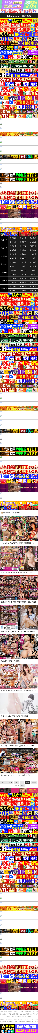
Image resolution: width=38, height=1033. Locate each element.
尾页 (22, 785)
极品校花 (13, 290)
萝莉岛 (33, 274)
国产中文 (13, 286)
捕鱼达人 (13, 262)
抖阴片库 (4, 280)
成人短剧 (33, 286)
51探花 (33, 270)
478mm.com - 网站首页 (19, 16)
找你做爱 (33, 254)
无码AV (4, 272)
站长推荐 (4, 256)
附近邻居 (13, 254)
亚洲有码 (13, 242)
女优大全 (23, 274)
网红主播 (23, 238)
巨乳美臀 (33, 246)
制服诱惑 (33, 282)
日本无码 (33, 238)
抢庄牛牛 (23, 262)
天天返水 (33, 266)
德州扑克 (33, 262)
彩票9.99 (13, 266)
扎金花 (23, 266)
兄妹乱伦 (23, 286)
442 (22, 782)
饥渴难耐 (23, 254)
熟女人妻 (23, 278)
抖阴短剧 (23, 290)
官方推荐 (4, 264)
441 (16, 782)
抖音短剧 (13, 270)
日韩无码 (33, 290)
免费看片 (4, 288)
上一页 (10, 782)
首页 (3, 782)
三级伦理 (13, 246)
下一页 (34, 782)
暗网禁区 (13, 282)
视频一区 (4, 240)
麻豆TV (23, 270)
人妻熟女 (13, 250)
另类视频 (33, 250)
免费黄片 (33, 278)
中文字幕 (23, 246)
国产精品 (13, 238)
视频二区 (4, 248)
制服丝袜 (23, 250)
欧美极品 (23, 242)
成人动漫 (33, 242)
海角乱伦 (23, 282)
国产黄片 (13, 278)
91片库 (13, 274)
